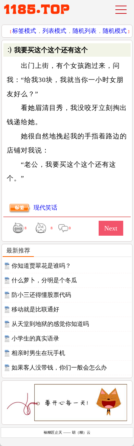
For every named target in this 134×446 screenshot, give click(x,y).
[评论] (63, 228)
